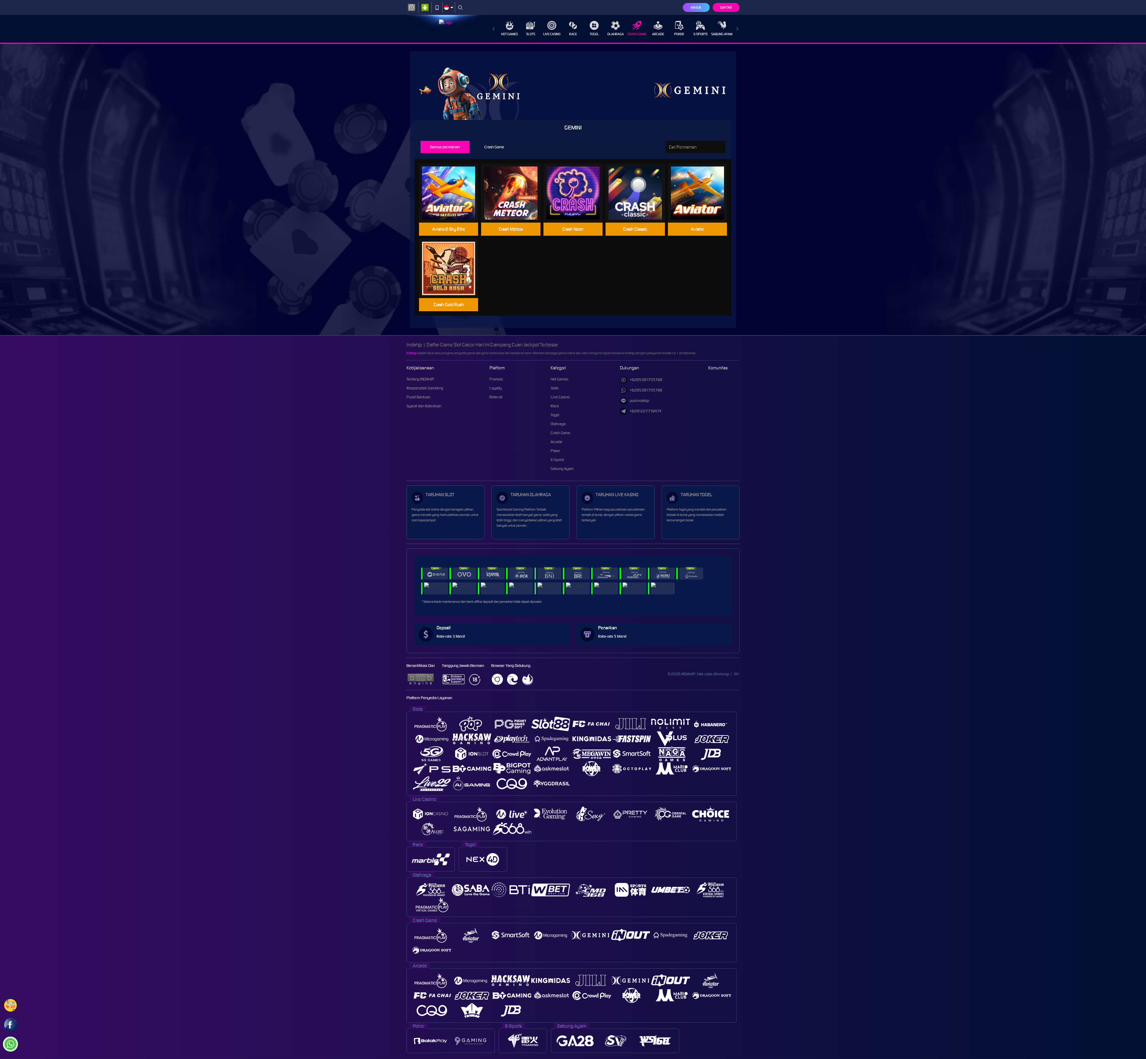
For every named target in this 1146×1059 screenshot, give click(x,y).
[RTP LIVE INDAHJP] (10, 1005)
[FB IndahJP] (10, 1024)
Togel (594, 34)
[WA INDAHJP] (10, 1044)
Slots (530, 34)
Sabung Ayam (721, 34)
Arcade (658, 34)
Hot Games (509, 34)
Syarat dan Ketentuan (423, 406)
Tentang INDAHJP (420, 379)
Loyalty (495, 388)
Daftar (726, 7)
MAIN (452, 193)
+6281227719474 (645, 411)
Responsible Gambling (424, 388)
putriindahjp (639, 400)
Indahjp (411, 353)
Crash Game (636, 34)
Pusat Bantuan (418, 397)
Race (573, 34)
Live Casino (551, 34)
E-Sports (701, 34)
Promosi (496, 379)
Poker (679, 34)
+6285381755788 (646, 379)
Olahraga (615, 34)
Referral (495, 397)
